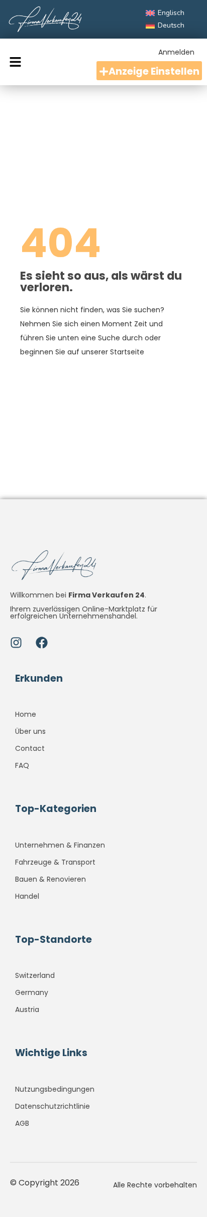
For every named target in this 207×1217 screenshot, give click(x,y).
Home (25, 714)
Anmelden (176, 52)
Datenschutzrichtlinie (52, 1106)
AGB (22, 1123)
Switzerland (35, 975)
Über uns (30, 731)
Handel (27, 896)
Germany (31, 992)
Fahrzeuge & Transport (55, 862)
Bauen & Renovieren (50, 879)
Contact (30, 748)
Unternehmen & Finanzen (60, 845)
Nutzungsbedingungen (54, 1089)
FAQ (22, 765)
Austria (27, 1009)
